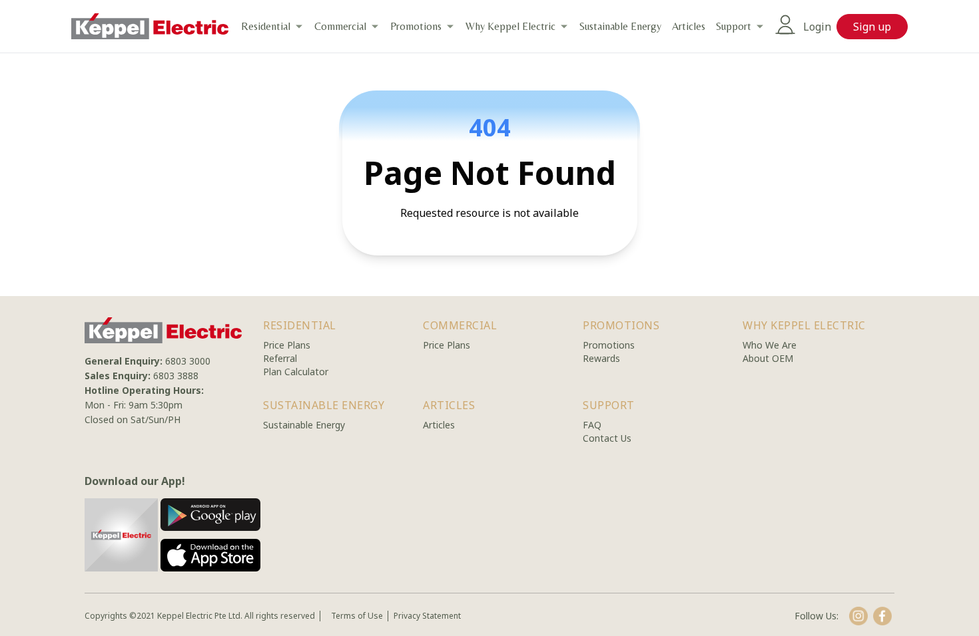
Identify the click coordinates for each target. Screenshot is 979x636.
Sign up (872, 26)
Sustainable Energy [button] (304, 424)
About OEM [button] (768, 358)
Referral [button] (280, 358)
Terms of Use (357, 616)
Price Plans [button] (286, 345)
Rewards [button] (601, 358)
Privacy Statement (427, 616)
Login (817, 26)
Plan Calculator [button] (295, 371)
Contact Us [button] (607, 438)
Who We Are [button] (770, 345)
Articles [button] (439, 424)
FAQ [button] (592, 424)
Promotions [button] (609, 345)
